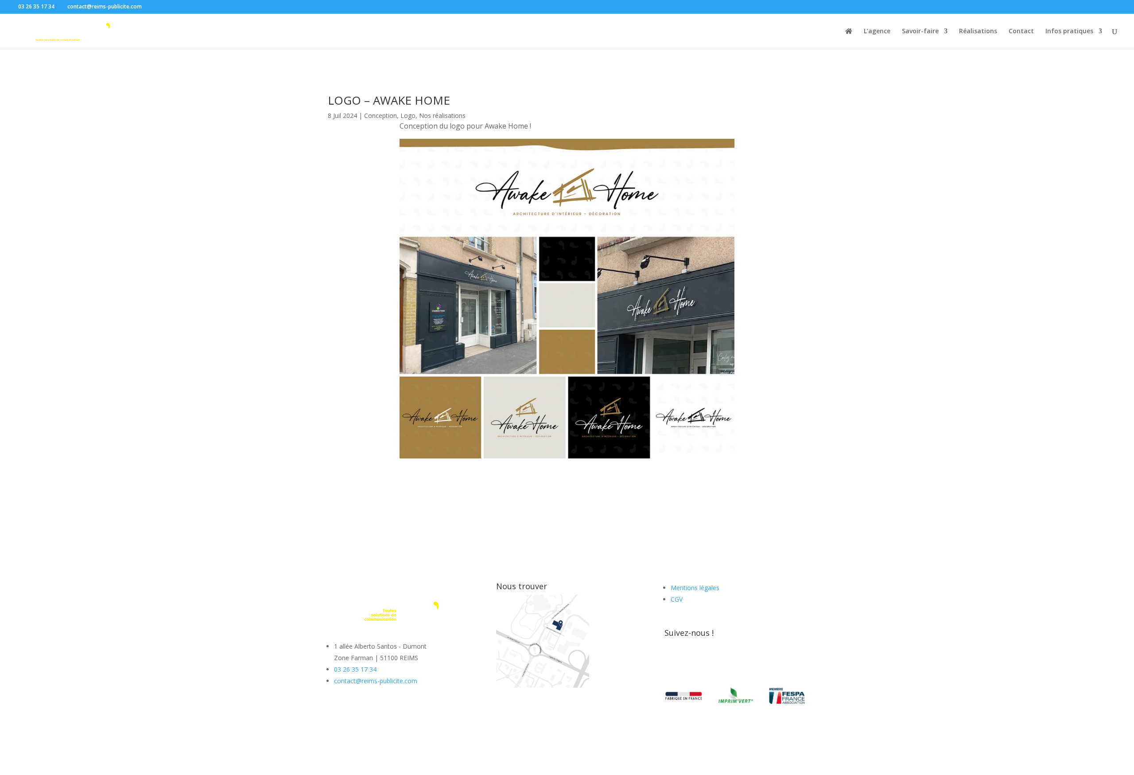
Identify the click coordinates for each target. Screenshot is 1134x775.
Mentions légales (695, 587)
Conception (380, 115)
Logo (408, 115)
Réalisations (978, 31)
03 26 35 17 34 (355, 669)
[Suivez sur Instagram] (689, 661)
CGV (677, 599)
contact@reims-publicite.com (375, 681)
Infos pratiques (1069, 31)
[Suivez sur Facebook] (671, 661)
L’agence (877, 31)
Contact (1021, 31)
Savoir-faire (920, 31)
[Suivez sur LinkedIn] (707, 661)
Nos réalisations (442, 115)
